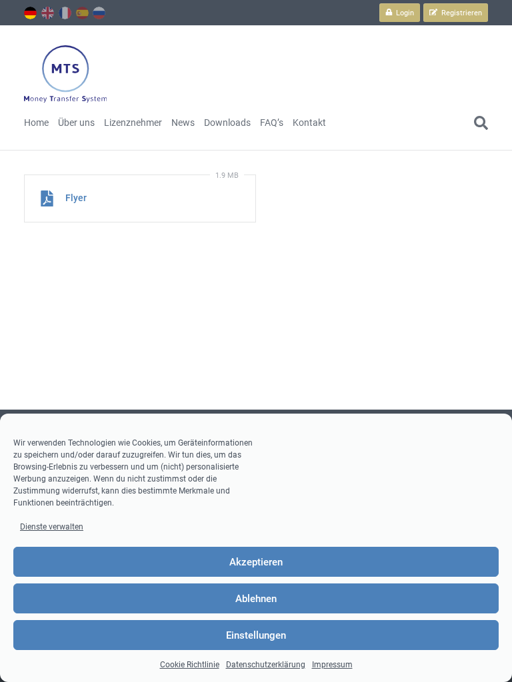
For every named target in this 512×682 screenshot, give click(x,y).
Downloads (227, 122)
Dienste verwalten (51, 526)
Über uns (76, 122)
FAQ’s (271, 122)
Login (404, 13)
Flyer (76, 197)
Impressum (332, 664)
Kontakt (309, 122)
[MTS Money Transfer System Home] (65, 74)
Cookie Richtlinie (189, 664)
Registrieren (460, 13)
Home (36, 122)
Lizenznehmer (133, 122)
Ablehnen (256, 599)
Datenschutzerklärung (265, 664)
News (183, 122)
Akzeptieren (256, 562)
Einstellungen (256, 635)
